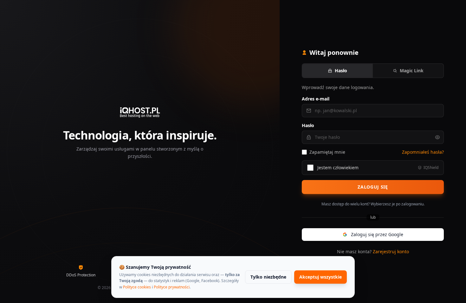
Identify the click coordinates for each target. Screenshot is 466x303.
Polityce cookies (137, 287)
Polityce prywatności (172, 287)
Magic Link (412, 71)
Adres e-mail (315, 99)
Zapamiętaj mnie (327, 152)
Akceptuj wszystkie (320, 277)
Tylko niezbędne (268, 277)
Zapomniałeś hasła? (423, 152)
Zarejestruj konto (391, 251)
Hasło (341, 71)
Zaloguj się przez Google (377, 234)
